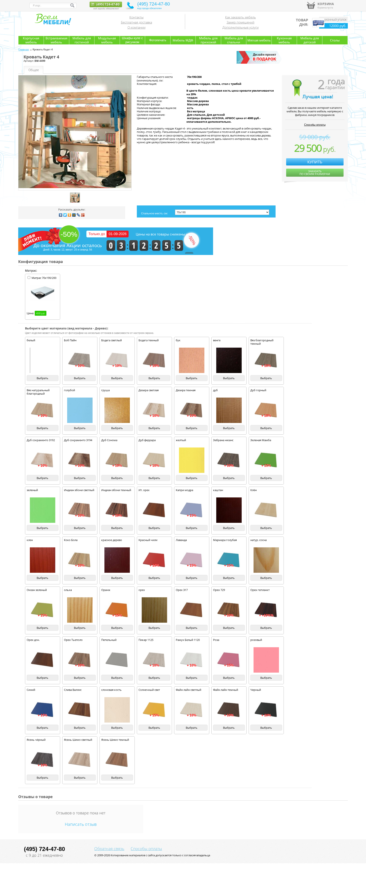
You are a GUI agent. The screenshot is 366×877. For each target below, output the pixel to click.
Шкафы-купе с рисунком (132, 40)
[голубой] (80, 410)
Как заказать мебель (240, 17)
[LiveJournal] (78, 215)
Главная (23, 49)
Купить (314, 161)
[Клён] (266, 510)
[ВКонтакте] (60, 215)
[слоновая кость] (117, 710)
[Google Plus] (83, 215)
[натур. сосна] (266, 560)
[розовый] (266, 660)
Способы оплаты (315, 124)
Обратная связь (109, 848)
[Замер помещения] (260, 63)
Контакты (136, 17)
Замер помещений (240, 22)
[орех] (154, 610)
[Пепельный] (117, 660)
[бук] (192, 360)
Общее (33, 70)
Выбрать (42, 378)
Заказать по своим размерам (314, 172)
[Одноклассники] (69, 215)
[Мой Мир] (74, 215)
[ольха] (80, 610)
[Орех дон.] (42, 660)
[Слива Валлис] (80, 710)
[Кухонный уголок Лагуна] (318, 26)
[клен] (42, 560)
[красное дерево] (117, 560)
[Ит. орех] (154, 510)
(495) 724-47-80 (108, 4)
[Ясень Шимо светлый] (80, 759)
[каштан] (229, 510)
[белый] (42, 360)
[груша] (117, 410)
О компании (137, 27)
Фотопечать (157, 40)
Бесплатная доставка (136, 22)
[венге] (229, 360)
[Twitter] (65, 215)
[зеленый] (42, 510)
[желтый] (192, 460)
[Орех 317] (192, 610)
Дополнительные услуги (240, 27)
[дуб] (229, 410)
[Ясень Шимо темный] (117, 759)
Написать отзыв (81, 824)
